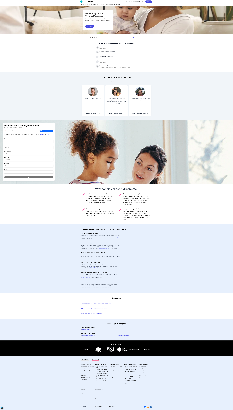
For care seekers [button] (85, 359)
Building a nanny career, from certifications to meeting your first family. (95, 308)
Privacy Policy (42, 134)
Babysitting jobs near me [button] (100, 364)
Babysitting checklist (85, 377)
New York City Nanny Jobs (116, 366)
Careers (97, 395)
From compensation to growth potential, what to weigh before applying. (96, 303)
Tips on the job (84, 379)
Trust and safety (98, 393)
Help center (83, 393)
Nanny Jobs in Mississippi (98, 4)
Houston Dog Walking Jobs (130, 375)
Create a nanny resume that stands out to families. (91, 313)
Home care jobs (142, 377)
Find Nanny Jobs (88, 4)
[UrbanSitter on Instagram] (147, 406)
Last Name (6, 145)
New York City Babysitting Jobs (101, 367)
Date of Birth (7, 157)
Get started (89, 26)
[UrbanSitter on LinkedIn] (150, 406)
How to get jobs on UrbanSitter (87, 368)
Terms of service (98, 406)
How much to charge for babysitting (86, 374)
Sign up (148, 1)
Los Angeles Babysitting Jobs (102, 371)
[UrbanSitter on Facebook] (144, 406)
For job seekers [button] (95, 359)
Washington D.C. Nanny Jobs (116, 374)
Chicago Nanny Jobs (114, 368)
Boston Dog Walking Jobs (130, 380)
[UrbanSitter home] (87, 1)
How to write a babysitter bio (87, 372)
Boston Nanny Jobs (114, 375)
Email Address (7, 151)
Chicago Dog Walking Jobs (130, 369)
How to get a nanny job (86, 370)
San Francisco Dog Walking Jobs (130, 383)
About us (97, 391)
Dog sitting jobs (142, 372)
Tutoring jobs (142, 368)
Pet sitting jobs (142, 370)
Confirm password (8, 169)
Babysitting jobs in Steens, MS (88, 335)
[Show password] (52, 165)
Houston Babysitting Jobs (101, 373)
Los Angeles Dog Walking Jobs (130, 372)
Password (6, 163)
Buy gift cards (84, 395)
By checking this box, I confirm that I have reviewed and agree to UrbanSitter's (27, 135)
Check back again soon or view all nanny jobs (137, 37)
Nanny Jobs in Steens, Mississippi (113, 4)
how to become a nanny (113, 237)
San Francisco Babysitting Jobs (101, 381)
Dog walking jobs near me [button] (130, 364)
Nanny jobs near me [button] (114, 364)
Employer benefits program (101, 398)
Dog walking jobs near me (123, 335)
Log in (143, 1)
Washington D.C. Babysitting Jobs (102, 376)
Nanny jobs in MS (86, 329)
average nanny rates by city (103, 248)
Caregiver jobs (142, 374)
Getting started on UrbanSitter (87, 366)
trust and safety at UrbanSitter (95, 267)
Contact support (84, 391)
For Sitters (133, 1)
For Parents (137, 1)
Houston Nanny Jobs (114, 372)
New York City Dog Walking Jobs (131, 367)
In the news (97, 397)
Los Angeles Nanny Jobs (115, 370)
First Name (6, 138)
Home (82, 4)
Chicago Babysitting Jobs (101, 369)
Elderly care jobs (142, 375)
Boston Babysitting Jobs (101, 378)
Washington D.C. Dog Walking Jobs (129, 377)
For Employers (127, 1)
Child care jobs (142, 366)
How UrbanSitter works (86, 364)
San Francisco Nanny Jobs (116, 377)
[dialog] (2, 408)
